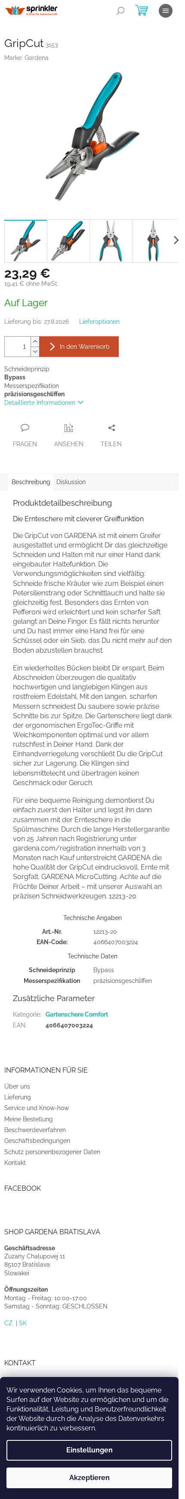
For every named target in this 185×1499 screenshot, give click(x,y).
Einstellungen (89, 1450)
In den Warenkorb (85, 346)
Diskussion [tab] (71, 482)
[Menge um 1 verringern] (35, 352)
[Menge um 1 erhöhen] (35, 342)
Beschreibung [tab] (31, 482)
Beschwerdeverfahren (35, 1130)
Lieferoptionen (99, 321)
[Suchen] (120, 10)
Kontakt (15, 1162)
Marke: (26, 57)
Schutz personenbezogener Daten (52, 1152)
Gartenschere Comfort (77, 1014)
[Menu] (165, 10)
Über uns (17, 1086)
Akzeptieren (89, 1478)
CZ (8, 1323)
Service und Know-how (36, 1108)
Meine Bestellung (28, 1119)
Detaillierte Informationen (39, 402)
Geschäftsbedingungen (37, 1140)
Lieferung (17, 1097)
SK (23, 1323)
